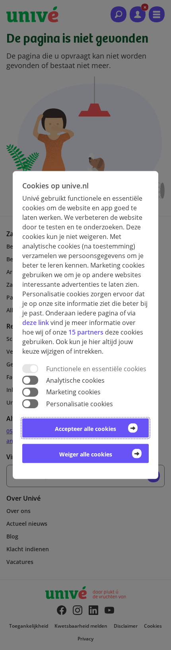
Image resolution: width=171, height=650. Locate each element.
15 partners (85, 332)
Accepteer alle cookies (85, 428)
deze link (35, 322)
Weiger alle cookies (85, 454)
